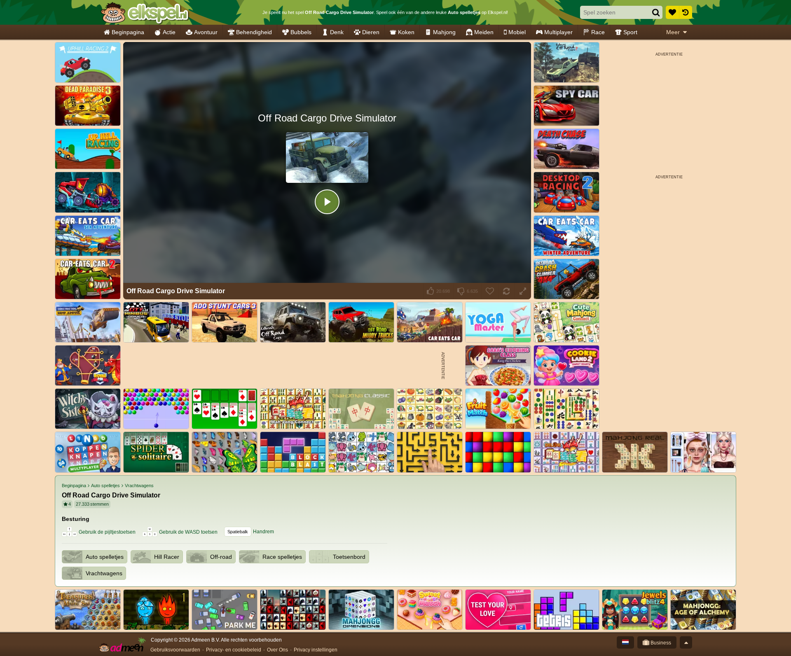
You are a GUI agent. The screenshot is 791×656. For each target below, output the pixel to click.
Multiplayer (558, 32)
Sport (630, 32)
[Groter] (523, 291)
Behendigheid (254, 32)
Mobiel (517, 32)
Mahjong (444, 32)
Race (598, 32)
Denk (337, 32)
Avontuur (206, 32)
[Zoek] (655, 12)
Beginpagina (128, 32)
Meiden (484, 32)
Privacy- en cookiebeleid (233, 650)
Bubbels (300, 32)
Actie (169, 32)
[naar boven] (686, 642)
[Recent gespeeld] (685, 12)
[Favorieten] (672, 12)
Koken (406, 32)
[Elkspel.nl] (144, 12)
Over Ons (277, 650)
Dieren (370, 32)
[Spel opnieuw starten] (506, 291)
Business (660, 643)
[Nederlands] (625, 642)
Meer (673, 32)
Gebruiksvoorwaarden (175, 650)
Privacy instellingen (315, 650)
